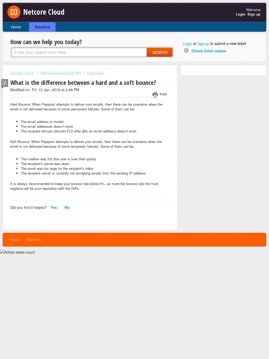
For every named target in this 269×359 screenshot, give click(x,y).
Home (16, 26)
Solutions (42, 26)
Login (187, 43)
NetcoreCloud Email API (61, 73)
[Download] (125, 111)
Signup (203, 43)
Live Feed (95, 73)
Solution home (22, 73)
